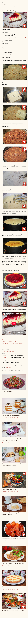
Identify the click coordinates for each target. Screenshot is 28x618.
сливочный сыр (5, 345)
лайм (15, 341)
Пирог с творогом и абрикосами (11, 587)
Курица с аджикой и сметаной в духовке (13, 610)
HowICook (5, 4)
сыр (10, 345)
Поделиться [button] (4, 339)
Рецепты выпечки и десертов (8, 343)
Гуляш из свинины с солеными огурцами (13, 563)
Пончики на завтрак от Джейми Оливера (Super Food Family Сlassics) (13, 439)
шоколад (13, 345)
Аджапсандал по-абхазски (9, 489)
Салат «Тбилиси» (7, 391)
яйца (16, 345)
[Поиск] (25, 2)
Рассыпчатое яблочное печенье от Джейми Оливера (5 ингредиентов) (13, 464)
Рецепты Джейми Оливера (20, 343)
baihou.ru (8, 367)
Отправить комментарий (8, 351)
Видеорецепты (10, 341)
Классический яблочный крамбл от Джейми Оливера (11, 513)
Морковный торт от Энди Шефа (10, 415)
